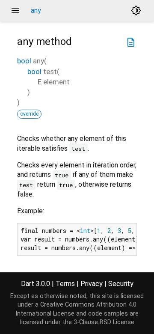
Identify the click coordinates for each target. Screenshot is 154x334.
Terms (65, 284)
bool (24, 61)
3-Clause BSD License (104, 322)
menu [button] (15, 11)
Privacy (91, 284)
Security (120, 284)
